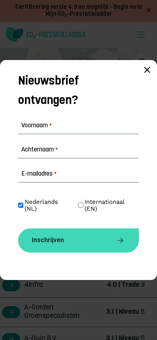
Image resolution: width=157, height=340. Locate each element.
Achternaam (39, 150)
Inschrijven (48, 240)
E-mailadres (39, 174)
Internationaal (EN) (105, 205)
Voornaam (36, 125)
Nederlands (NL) (42, 205)
